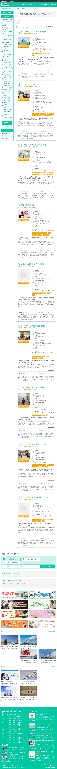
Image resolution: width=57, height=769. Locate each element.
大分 (14, 742)
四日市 (5, 584)
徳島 (21, 737)
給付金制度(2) (7, 111)
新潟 (10, 725)
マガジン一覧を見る (50, 666)
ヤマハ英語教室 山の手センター (34, 264)
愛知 (10, 722)
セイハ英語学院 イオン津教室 (33, 387)
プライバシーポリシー (13, 765)
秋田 (22, 714)
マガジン (54, 4)
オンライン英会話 (38, 4)
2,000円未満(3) (8, 21)
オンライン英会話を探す (12, 562)
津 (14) (4, 135)
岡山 (14, 733)
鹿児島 (18, 740)
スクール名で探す (32, 559)
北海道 (10, 714)
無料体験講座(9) (8, 75)
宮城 (10, 716)
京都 (17, 729)
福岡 (10, 740)
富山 (21, 725)
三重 (17, 722)
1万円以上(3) (7, 39)
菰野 (23, 584)
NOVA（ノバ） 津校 (29, 84)
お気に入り (24, 46)
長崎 (22, 740)
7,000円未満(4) (8, 44)
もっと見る (51, 67)
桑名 (11, 584)
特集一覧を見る (51, 631)
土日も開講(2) (7, 98)
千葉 (22, 718)
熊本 (14, 740)
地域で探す (12, 559)
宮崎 (17, 742)
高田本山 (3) (5, 138)
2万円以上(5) (7, 54)
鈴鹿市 (17, 584)
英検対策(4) (7, 85)
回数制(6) (6, 105)
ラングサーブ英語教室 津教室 (33, 326)
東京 (10, 718)
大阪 (10, 729)
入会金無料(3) (7, 100)
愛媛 (10, 737)
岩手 (19, 714)
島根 (10, 735)
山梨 (21, 720)
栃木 (17, 720)
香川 (14, 737)
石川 (17, 725)
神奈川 (14, 718)
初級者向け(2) (7, 109)
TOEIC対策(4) (7, 81)
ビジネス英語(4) (8, 65)
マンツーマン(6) (8, 62)
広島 (10, 733)
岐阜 (21, 722)
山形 (14, 716)
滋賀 (21, 729)
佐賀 (10, 742)
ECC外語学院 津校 (28, 205)
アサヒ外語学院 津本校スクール (33, 444)
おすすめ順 (50, 26)
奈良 (10, 731)
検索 (31, 4)
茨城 (10, 720)
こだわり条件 (6, 566)
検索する (7, 123)
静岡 (14, 722)
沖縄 (21, 742)
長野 (14, 725)
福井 (10, 727)
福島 (17, 716)
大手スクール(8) (8, 95)
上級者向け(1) (7, 107)
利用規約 (4, 765)
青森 (15, 714)
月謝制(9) (6, 102)
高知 (17, 737)
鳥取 (21, 733)
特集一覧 (47, 4)
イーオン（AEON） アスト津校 (33, 145)
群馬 (14, 720)
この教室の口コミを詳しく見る (46, 71)
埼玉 (19, 718)
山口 (17, 733)
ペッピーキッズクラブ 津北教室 (34, 32)
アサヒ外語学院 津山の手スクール (34, 497)
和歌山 (14, 731)
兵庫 (14, 729)
